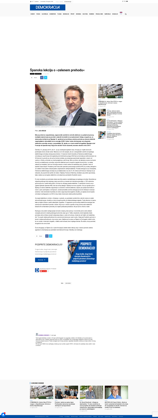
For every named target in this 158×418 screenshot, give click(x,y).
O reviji (61, 416)
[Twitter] (125, 1)
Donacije (121, 416)
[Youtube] (127, 1)
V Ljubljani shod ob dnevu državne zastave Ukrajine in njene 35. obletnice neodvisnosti (114, 135)
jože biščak (68, 283)
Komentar (38, 73)
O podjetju (66, 416)
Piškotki (95, 416)
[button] (125, 14)
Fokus (32, 73)
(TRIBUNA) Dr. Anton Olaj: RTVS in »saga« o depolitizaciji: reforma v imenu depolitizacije (110, 103)
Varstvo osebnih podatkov (85, 416)
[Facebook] (123, 1)
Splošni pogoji (74, 416)
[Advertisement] (79, 32)
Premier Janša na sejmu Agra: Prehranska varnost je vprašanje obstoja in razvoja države (114, 113)
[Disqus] (66, 308)
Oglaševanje (107, 416)
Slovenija (109, 131)
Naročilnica (114, 416)
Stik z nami (100, 416)
